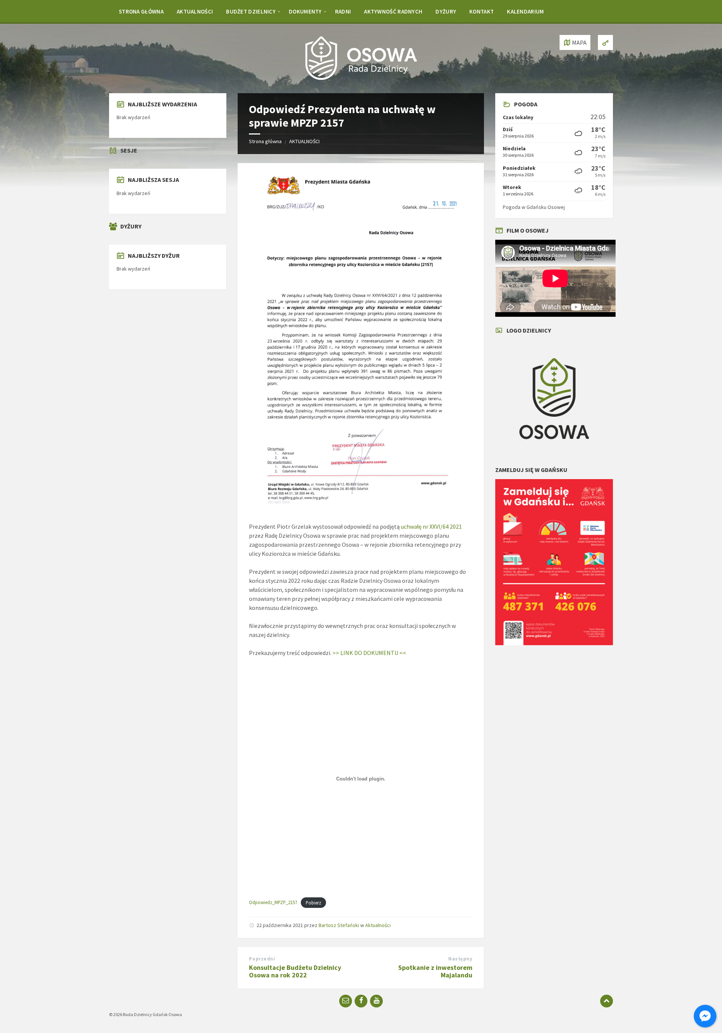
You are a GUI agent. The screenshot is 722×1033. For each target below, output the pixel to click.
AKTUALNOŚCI (304, 141)
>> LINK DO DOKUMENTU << (369, 652)
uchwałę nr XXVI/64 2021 (431, 526)
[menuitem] (141, 11)
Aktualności (378, 925)
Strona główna (265, 141)
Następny (460, 959)
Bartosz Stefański (339, 925)
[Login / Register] (605, 42)
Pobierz (313, 903)
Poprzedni (262, 959)
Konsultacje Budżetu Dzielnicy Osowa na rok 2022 (295, 971)
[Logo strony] (361, 78)
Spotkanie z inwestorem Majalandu (435, 971)
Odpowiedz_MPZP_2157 (273, 903)
